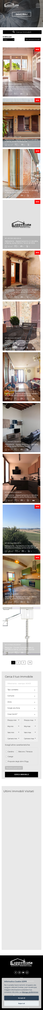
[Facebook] (16, 972)
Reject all (21, 1003)
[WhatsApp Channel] (27, 972)
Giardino (11, 752)
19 (30, 663)
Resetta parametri (14, 768)
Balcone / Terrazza (25, 752)
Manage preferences (30, 992)
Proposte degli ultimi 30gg (18, 761)
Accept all (21, 998)
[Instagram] (20, 972)
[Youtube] (23, 972)
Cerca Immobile (21, 774)
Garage (10, 757)
